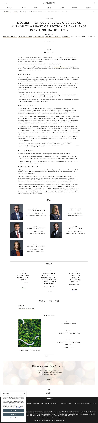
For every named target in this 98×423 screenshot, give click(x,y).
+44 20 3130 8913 (38, 231)
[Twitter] (53, 52)
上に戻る (49, 393)
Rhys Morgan (38, 36)
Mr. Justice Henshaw (59, 67)
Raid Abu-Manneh (10, 36)
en (94, 11)
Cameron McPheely (53, 36)
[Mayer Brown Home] (49, 3)
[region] (13, 406)
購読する (49, 379)
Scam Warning (45, 403)
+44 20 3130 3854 (38, 249)
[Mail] (47, 52)
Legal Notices (60, 415)
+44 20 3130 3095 (77, 231)
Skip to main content (6, 1)
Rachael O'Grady (25, 36)
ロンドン (31, 213)
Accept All (13, 410)
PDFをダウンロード (49, 41)
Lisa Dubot (66, 36)
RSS (70, 403)
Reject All (13, 414)
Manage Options (13, 417)
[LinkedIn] (45, 52)
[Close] (24, 393)
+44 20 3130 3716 (77, 213)
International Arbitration (26, 308)
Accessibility (55, 403)
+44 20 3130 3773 (38, 213)
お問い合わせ (64, 403)
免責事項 (29, 403)
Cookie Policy (19, 407)
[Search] (94, 3)
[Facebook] (50, 52)
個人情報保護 (36, 403)
